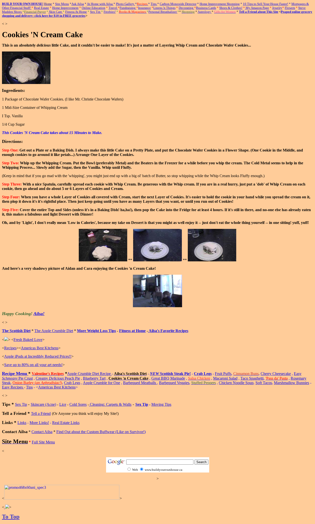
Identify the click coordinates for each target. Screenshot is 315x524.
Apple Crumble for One (101, 383)
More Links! (39, 423)
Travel (113, 8)
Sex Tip (95, 12)
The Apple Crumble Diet (53, 331)
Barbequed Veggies (174, 383)
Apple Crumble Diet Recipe (89, 374)
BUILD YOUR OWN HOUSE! (22, 4)
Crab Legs (203, 374)
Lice (62, 404)
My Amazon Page (257, 8)
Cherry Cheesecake (276, 374)
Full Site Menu (43, 442)
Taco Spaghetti (252, 378)
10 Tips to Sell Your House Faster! (265, 4)
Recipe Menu (15, 373)
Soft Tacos (263, 383)
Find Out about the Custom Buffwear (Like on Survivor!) (101, 432)
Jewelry (277, 8)
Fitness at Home (132, 331)
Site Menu (62, 4)
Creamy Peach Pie (58, 378)
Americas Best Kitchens (39, 348)
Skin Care (55, 12)
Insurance (144, 8)
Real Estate (41, 8)
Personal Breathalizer (162, 12)
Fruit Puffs (223, 374)
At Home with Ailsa (100, 4)
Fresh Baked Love (28, 340)
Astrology (205, 12)
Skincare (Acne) (43, 404)
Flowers (290, 8)
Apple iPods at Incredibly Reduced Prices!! (37, 356)
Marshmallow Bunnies (291, 383)
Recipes (10, 348)
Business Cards (206, 8)
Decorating (186, 8)
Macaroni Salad (225, 378)
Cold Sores (78, 404)
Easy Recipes (13, 387)
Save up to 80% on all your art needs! (33, 365)
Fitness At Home (76, 12)
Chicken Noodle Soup (236, 383)
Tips (154, 4)
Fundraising (128, 8)
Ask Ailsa (77, 4)
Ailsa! (39, 313)
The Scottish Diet (16, 331)
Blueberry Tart (94, 378)
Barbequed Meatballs (140, 383)
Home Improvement (65, 8)
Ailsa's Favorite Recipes (168, 331)
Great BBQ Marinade (168, 378)
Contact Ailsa (42, 432)
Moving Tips (161, 404)
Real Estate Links (65, 423)
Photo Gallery (125, 4)
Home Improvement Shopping (220, 4)
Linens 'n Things (164, 8)
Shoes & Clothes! (230, 8)
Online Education (93, 8)
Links (21, 423)
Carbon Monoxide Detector (178, 4)
